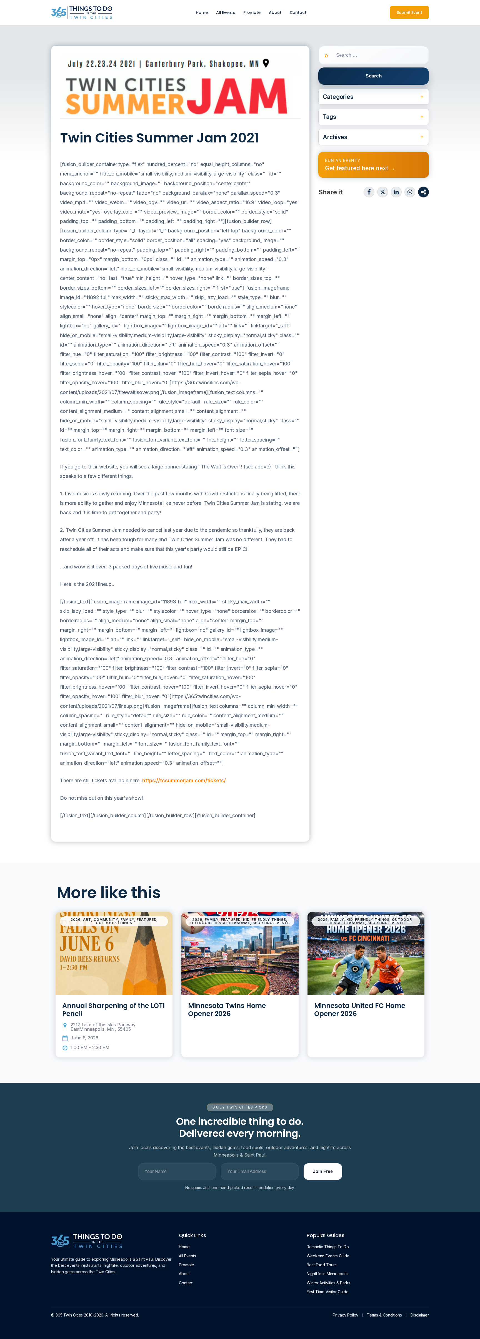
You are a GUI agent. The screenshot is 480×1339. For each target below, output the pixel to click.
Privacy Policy (345, 1315)
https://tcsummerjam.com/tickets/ (184, 780)
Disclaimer (420, 1315)
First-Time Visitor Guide (328, 1291)
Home (202, 12)
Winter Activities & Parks (328, 1282)
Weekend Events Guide (328, 1255)
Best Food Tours (322, 1264)
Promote (252, 12)
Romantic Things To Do (328, 1246)
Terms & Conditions (384, 1315)
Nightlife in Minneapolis (327, 1273)
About (275, 12)
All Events (225, 12)
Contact (298, 12)
